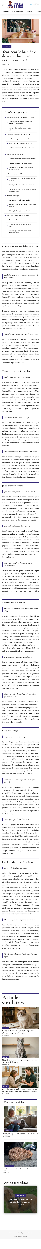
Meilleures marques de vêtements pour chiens (21, 149)
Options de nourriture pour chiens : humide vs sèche (22, 179)
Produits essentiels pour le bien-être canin (20, 117)
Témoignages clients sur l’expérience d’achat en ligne (20, 231)
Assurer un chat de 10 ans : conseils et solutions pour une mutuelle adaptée (20, 1134)
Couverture (9, 1130)
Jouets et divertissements (15, 154)
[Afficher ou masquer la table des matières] (32, 112)
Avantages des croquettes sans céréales (21, 185)
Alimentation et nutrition (15, 174)
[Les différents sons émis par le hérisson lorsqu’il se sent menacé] (20, 1154)
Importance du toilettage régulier (19, 200)
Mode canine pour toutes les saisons (20, 139)
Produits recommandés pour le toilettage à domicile (22, 205)
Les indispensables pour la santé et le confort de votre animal (20, 122)
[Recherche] (31, 4)
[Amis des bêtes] (15, 4)
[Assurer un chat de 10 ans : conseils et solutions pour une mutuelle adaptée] (20, 1119)
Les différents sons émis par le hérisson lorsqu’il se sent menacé (20, 1169)
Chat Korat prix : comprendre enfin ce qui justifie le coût (19, 1061)
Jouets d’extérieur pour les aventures (20, 163)
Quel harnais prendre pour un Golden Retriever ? (20, 1200)
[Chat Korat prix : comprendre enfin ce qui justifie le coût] (20, 1047)
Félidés (5, 1027)
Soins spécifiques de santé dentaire (20, 211)
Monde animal (9, 1165)
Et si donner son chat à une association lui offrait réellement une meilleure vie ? (20, 1090)
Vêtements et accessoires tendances (18, 134)
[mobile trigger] (4, 4)
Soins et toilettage (13, 195)
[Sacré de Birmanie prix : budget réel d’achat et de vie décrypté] (20, 1018)
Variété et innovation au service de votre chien (21, 129)
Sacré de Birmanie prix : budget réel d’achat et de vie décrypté (18, 1031)
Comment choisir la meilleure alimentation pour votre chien (22, 190)
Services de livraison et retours (18, 220)
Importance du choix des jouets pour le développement (21, 168)
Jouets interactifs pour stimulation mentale (22, 158)
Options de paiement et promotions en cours (21, 225)
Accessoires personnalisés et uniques (20, 143)
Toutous (7, 47)
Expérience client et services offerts (18, 215)
